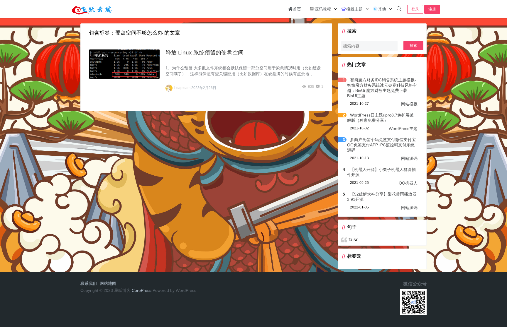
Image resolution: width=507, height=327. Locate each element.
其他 (382, 9)
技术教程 (101, 56)
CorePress (141, 290)
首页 (297, 9)
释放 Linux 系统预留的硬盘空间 (204, 52)
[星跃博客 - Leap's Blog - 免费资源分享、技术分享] (92, 8)
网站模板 (409, 104)
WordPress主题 (403, 128)
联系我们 (88, 283)
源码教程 (323, 9)
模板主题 (354, 9)
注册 (432, 9)
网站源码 (409, 158)
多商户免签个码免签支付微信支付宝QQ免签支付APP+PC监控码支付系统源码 (381, 145)
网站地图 (108, 283)
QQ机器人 (408, 183)
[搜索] (399, 9)
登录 (415, 9)
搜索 (413, 45)
